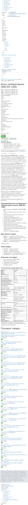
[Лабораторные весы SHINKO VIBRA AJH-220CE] (12, 348)
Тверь (6, 50)
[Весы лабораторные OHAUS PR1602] (18, 389)
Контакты (6, 10)
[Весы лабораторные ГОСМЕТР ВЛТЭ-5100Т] (11, 425)
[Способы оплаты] (4, 140)
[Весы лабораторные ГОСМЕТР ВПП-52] (10, 396)
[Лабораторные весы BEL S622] (16, 401)
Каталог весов (7, 0)
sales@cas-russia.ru (15, 16)
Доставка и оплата (8, 7)
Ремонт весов (7, 3)
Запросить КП (13, 138)
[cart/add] (2, 339)
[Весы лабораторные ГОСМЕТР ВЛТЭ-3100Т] (11, 383)
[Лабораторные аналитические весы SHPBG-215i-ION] (13, 355)
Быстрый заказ (5, 138)
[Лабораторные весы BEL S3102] (17, 431)
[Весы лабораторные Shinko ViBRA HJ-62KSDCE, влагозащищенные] (14, 460)
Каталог (4, 52)
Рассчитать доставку (6, 142)
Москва (6, 42)
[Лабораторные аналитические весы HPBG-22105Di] (13, 362)
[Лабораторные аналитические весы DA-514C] (11, 438)
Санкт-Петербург (7, 44)
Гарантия (6, 6)
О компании (6, 9)
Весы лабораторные (14, 79)
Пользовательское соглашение (11, 499)
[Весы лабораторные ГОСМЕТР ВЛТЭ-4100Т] (11, 369)
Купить (3, 136)
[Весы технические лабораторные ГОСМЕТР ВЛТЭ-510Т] (14, 452)
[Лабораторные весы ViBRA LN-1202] (17, 407)
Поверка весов (7, 4)
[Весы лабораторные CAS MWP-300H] (18, 413)
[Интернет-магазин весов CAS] (9, 54)
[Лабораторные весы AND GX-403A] (17, 418)
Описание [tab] (4, 153)
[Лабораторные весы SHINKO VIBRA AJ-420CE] (12, 376)
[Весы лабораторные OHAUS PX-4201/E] (10, 342)
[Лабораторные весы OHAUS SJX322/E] (10, 445)
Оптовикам (6, 2)
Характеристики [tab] (12, 153)
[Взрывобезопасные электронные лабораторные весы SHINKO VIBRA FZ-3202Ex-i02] (14, 333)
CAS (2, 79)
